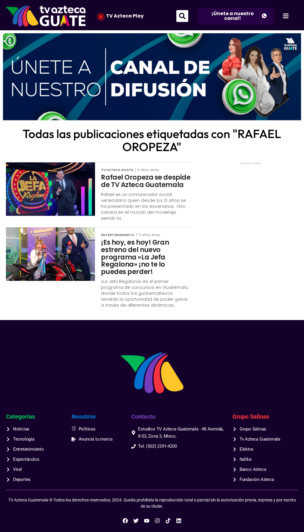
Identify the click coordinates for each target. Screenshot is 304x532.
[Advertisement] (250, 203)
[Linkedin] (178, 520)
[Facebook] (125, 520)
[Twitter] (136, 520)
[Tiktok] (168, 520)
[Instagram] (157, 520)
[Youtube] (146, 520)
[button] (182, 16)
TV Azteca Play (125, 15)
